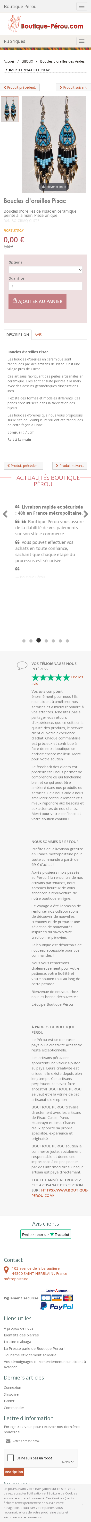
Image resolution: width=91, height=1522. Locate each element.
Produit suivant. (74, 87)
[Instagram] (35, 1443)
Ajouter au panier (39, 301)
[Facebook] (10, 1443)
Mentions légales (28, 1462)
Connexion (12, 1335)
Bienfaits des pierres (21, 1282)
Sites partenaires (58, 1462)
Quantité (16, 278)
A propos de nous (18, 1275)
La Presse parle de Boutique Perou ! (34, 1296)
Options (15, 262)
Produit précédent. (21, 87)
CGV (8, 1462)
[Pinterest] (22, 1443)
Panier (9, 1348)
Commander (14, 1355)
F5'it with (78, 1466)
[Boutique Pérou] (45, 23)
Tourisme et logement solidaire (30, 1302)
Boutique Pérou (20, 6)
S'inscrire (11, 1341)
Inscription (14, 1419)
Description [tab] (17, 334)
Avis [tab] (38, 334)
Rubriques (14, 41)
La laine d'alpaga (17, 1289)
